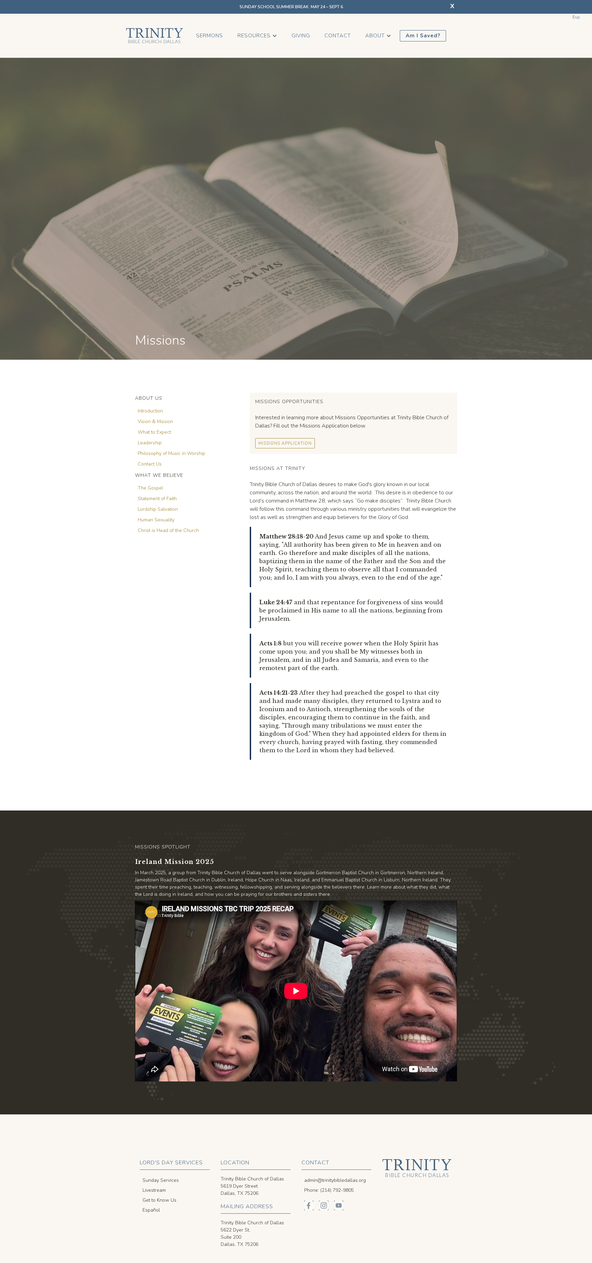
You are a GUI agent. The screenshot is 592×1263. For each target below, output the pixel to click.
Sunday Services (161, 1180)
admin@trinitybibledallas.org (335, 1180)
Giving (301, 35)
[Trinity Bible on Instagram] (323, 1205)
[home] (154, 36)
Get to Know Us (159, 1200)
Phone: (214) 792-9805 (329, 1190)
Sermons (209, 35)
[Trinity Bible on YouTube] (338, 1205)
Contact (337, 35)
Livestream (154, 1190)
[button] (257, 35)
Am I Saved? (423, 35)
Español (151, 1210)
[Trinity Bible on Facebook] (308, 1205)
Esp (576, 17)
